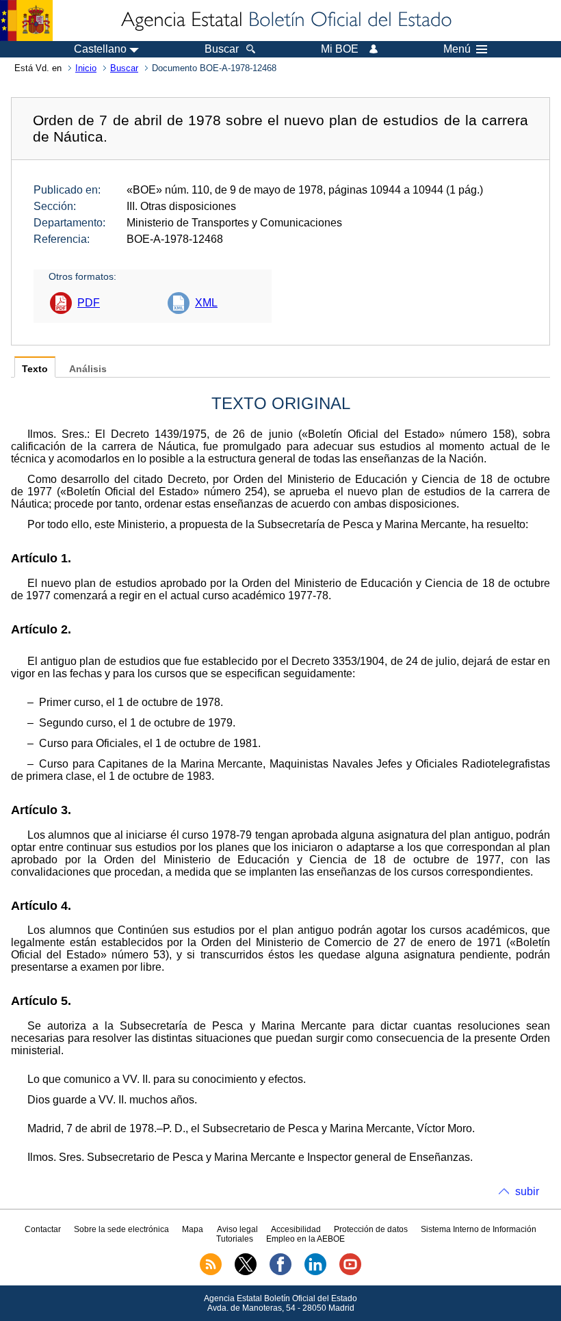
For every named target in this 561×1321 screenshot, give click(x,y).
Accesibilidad (296, 1229)
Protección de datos (371, 1229)
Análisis (88, 369)
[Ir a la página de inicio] (285, 20)
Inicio (85, 68)
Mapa (192, 1229)
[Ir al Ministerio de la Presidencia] (26, 20)
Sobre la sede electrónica (121, 1229)
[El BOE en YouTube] (350, 1272)
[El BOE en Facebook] (280, 1272)
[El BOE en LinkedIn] (315, 1272)
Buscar (124, 68)
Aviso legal (237, 1229)
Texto (35, 369)
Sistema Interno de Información (478, 1229)
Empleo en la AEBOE (305, 1239)
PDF (88, 303)
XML (206, 303)
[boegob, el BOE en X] (246, 1272)
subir (527, 1191)
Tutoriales (234, 1239)
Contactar (43, 1229)
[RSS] (211, 1272)
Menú (457, 49)
